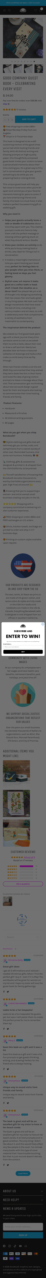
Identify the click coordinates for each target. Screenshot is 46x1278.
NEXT (23, 652)
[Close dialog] (42, 624)
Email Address (7, 644)
